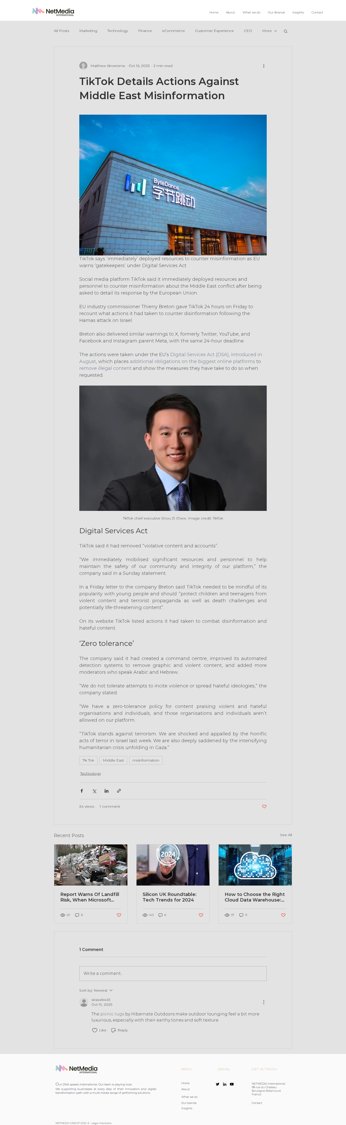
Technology (117, 30)
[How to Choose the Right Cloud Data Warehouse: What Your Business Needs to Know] (255, 865)
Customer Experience (214, 30)
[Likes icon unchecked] (94, 1030)
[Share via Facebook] (81, 790)
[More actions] (264, 66)
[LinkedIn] (224, 1084)
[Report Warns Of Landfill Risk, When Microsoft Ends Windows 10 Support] (90, 865)
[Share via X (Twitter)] (94, 790)
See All (286, 835)
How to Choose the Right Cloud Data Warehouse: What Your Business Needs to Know (255, 897)
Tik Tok (88, 760)
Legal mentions (101, 1123)
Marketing (88, 30)
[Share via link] (119, 790)
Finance (145, 30)
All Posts (61, 30)
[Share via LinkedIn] (106, 790)
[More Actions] (264, 1002)
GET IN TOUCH (264, 1069)
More (267, 30)
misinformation (145, 760)
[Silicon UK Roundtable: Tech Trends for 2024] (173, 865)
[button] (251, 12)
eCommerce (173, 30)
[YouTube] (231, 1084)
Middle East (113, 760)
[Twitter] (217, 1084)
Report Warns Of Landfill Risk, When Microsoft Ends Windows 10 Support (89, 897)
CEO (248, 30)
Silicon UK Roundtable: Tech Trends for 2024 (170, 897)
